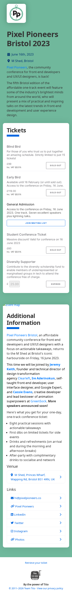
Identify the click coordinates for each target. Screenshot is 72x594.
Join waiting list (36, 223)
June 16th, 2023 (23, 54)
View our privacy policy (50, 588)
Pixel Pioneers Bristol (22, 335)
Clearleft (24, 378)
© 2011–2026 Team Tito (22, 588)
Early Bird (14, 177)
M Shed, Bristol (22, 61)
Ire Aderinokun (43, 378)
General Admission (20, 204)
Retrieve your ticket (36, 562)
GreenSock (38, 401)
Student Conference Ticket (26, 234)
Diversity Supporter (21, 262)
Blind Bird (14, 146)
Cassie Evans (22, 392)
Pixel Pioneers (17, 67)
